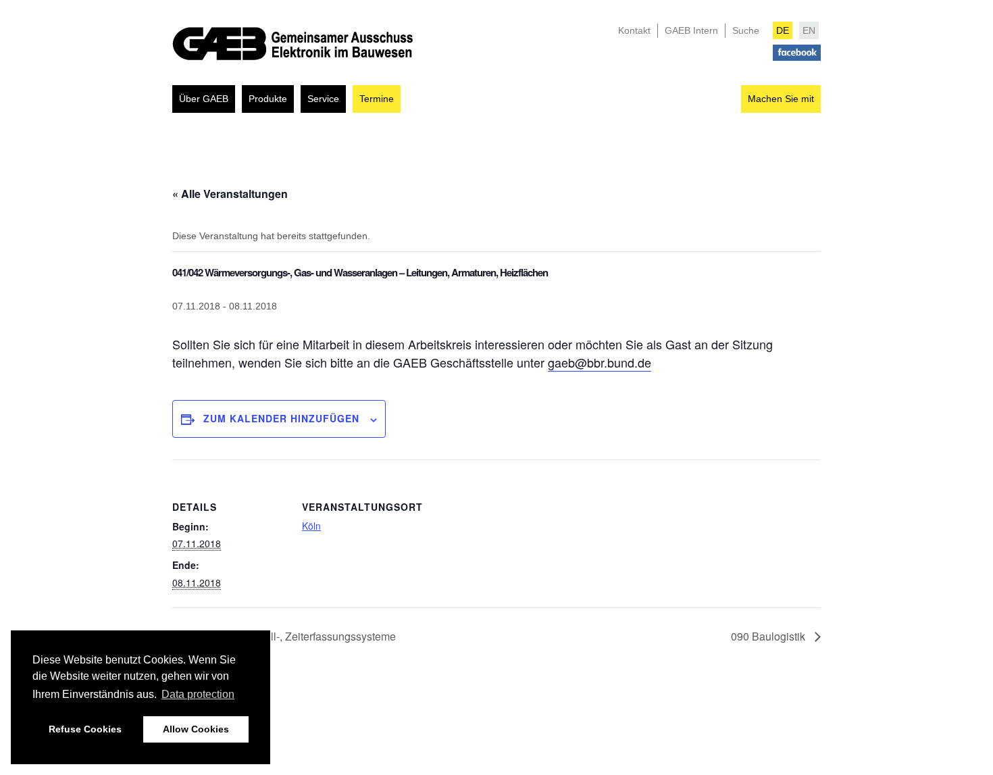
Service (323, 98)
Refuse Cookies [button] (85, 729)
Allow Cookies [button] (196, 729)
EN (809, 30)
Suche (745, 30)
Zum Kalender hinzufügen (281, 418)
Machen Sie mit (781, 98)
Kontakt (634, 30)
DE (782, 30)
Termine (376, 98)
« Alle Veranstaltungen (230, 193)
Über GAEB (203, 98)
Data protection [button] (197, 694)
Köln (311, 525)
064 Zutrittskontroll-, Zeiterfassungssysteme (290, 636)
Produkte (268, 98)
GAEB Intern (691, 30)
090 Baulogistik (769, 636)
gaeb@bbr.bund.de (599, 362)
